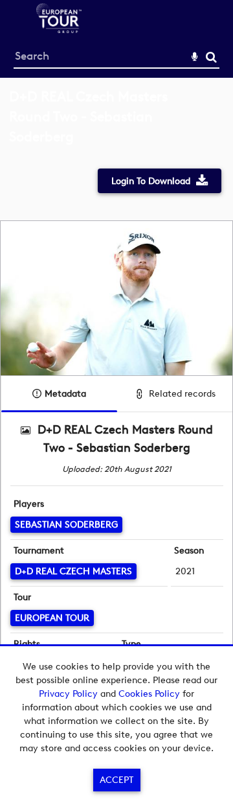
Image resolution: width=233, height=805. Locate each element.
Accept (116, 780)
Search (211, 57)
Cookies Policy (149, 693)
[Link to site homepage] (59, 29)
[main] (116, 396)
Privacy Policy (68, 693)
